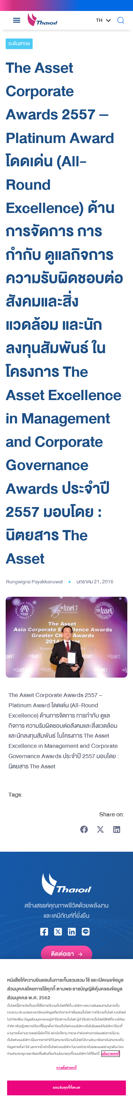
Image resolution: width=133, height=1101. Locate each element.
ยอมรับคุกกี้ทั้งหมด (66, 1087)
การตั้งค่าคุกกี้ (66, 1068)
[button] (17, 20)
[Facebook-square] (44, 932)
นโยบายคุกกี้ (111, 1054)
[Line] (86, 932)
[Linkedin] (72, 932)
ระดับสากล (19, 43)
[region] (66, 1030)
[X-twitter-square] (58, 932)
